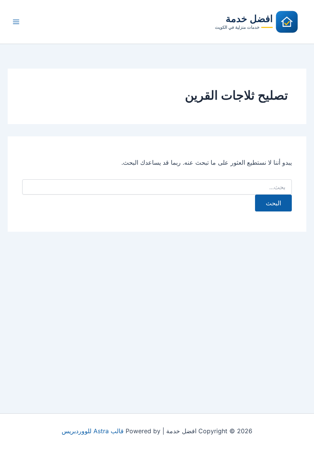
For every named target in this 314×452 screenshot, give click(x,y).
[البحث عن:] (156, 187)
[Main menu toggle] (16, 21)
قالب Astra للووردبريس (93, 431)
